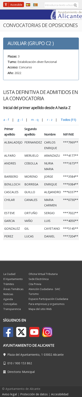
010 (9, 363)
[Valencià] (34, 5)
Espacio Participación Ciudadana (48, 299)
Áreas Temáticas (13, 289)
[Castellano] (27, 5)
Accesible (16, 5)
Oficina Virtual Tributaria (43, 274)
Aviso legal (9, 394)
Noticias (8, 294)
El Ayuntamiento (13, 279)
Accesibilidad (59, 394)
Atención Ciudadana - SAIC (44, 289)
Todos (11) (68, 120)
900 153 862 (23, 363)
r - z (49, 120)
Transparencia (12, 309)
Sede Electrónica (39, 279)
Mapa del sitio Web (40, 309)
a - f (6, 120)
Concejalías (10, 304)
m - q (34, 120)
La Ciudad (9, 274)
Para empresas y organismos (47, 304)
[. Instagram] (47, 332)
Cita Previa (35, 284)
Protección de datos (34, 394)
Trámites (8, 284)
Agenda (8, 299)
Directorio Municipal (21, 372)
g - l (20, 120)
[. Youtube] (34, 332)
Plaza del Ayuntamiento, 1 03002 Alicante (35, 355)
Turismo (34, 294)
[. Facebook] (8, 332)
